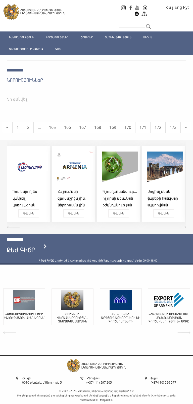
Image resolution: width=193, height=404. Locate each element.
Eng (178, 7)
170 (127, 127)
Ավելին (36, 213)
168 (97, 127)
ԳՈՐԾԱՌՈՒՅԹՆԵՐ (57, 37)
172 (158, 127)
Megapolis (106, 399)
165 (52, 127)
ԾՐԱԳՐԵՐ (87, 37)
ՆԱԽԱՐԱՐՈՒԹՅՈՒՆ (21, 37)
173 (173, 127)
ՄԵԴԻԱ (147, 37)
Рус (186, 7)
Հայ (170, 7)
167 (82, 127)
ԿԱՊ (58, 49)
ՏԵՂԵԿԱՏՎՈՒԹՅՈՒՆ (118, 37)
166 (67, 127)
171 (142, 127)
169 (112, 127)
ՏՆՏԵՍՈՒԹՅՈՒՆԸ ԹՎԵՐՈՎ (26, 49)
